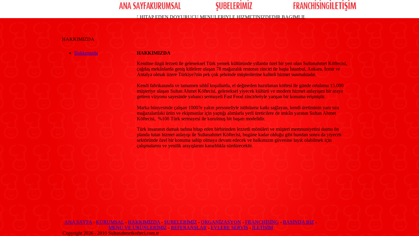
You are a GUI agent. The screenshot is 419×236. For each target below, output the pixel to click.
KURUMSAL (110, 222)
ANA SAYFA (78, 222)
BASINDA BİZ (298, 222)
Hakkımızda (86, 53)
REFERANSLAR (189, 227)
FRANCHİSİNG (262, 222)
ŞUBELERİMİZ (180, 222)
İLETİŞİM (262, 227)
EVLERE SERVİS (229, 227)
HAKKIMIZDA (144, 222)
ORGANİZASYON (221, 222)
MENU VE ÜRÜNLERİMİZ (138, 227)
